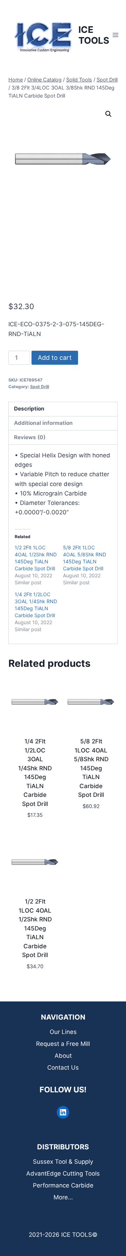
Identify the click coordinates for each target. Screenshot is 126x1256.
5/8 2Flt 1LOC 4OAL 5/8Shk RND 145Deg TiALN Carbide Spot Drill (91, 768)
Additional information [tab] (43, 423)
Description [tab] (29, 408)
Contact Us (63, 1067)
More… (63, 1197)
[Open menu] (115, 34)
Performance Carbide (63, 1185)
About (63, 1055)
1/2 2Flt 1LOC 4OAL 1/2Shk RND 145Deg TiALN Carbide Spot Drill (35, 928)
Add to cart (55, 357)
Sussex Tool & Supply (63, 1161)
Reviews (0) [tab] (30, 437)
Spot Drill (39, 386)
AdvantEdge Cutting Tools (63, 1173)
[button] (108, 114)
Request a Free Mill (63, 1043)
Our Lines (63, 1031)
